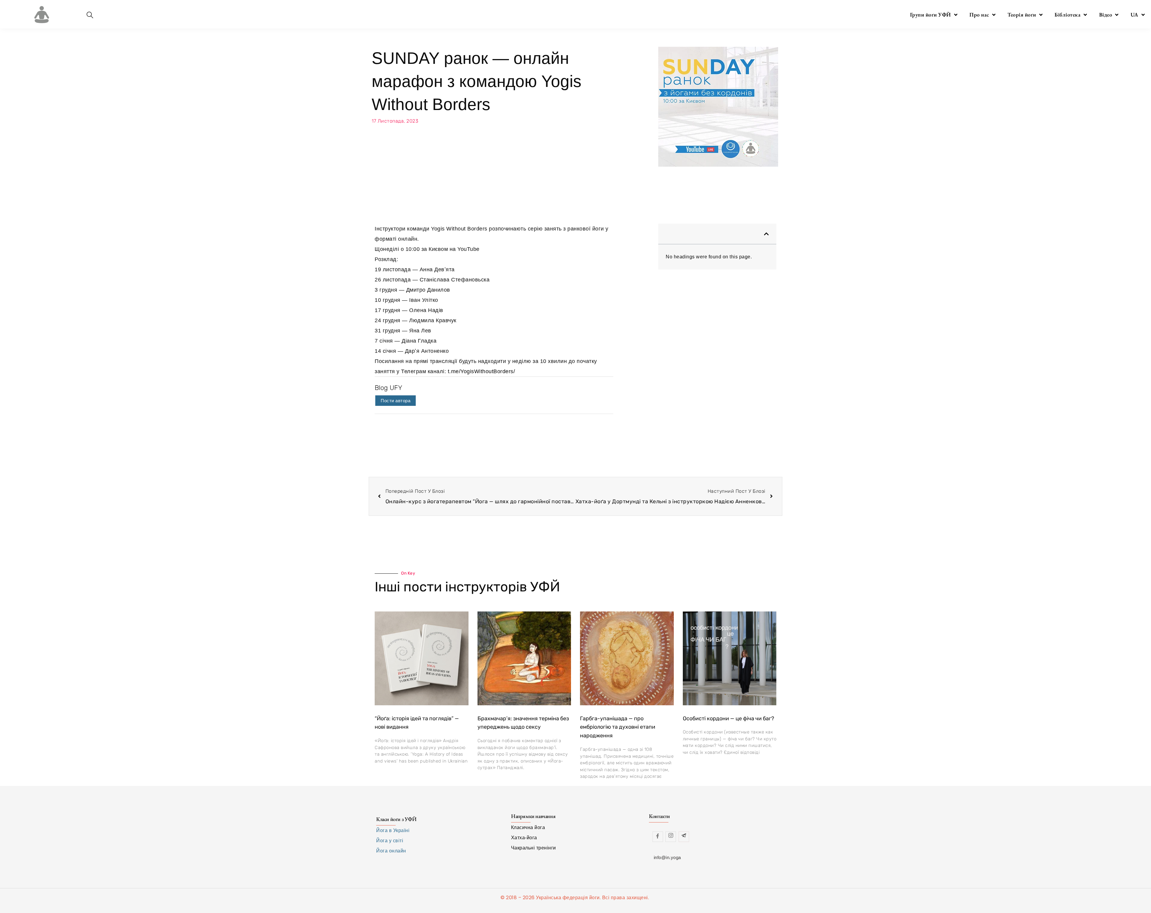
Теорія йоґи (1021, 14)
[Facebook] (658, 836)
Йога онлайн (391, 850)
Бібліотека (1067, 14)
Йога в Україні (392, 830)
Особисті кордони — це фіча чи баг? (728, 718)
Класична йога (528, 827)
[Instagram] (670, 836)
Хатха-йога (524, 837)
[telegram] (684, 836)
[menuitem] (1138, 15)
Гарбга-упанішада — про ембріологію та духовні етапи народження (617, 727)
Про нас (979, 14)
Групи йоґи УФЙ (930, 14)
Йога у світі (389, 840)
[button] (766, 233)
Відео (1105, 14)
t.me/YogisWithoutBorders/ (481, 371)
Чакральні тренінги (533, 847)
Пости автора (395, 400)
